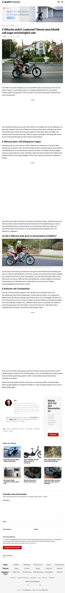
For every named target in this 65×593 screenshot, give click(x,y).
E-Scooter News (37, 564)
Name (5, 521)
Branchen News (59, 564)
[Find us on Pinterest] (34, 585)
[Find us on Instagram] (31, 585)
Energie (38, 568)
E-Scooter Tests (27, 572)
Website (36, 529)
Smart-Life (49, 568)
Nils (5, 36)
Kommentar (6, 500)
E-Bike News (27, 564)
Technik (49, 564)
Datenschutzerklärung (9, 537)
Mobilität (12, 25)
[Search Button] (59, 2)
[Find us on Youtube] (37, 585)
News (7, 25)
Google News (34, 417)
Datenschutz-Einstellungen (32, 581)
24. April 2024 (12, 36)
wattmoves (28, 590)
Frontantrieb (29, 428)
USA (11, 431)
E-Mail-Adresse (7, 529)
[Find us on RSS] (40, 585)
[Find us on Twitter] (28, 585)
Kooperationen (33, 577)
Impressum (13, 577)
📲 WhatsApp (13, 419)
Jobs (39, 577)
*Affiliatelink (51, 577)
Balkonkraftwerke (38, 572)
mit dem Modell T (12, 385)
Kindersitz (37, 428)
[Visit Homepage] (11, 2)
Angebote (59, 568)
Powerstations (49, 572)
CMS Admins (44, 590)
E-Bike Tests (16, 572)
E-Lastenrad (15, 428)
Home (3, 25)
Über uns (45, 577)
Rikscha (6, 431)
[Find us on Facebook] (25, 585)
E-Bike (17, 25)
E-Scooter (27, 568)
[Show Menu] (62, 2)
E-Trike (22, 428)
